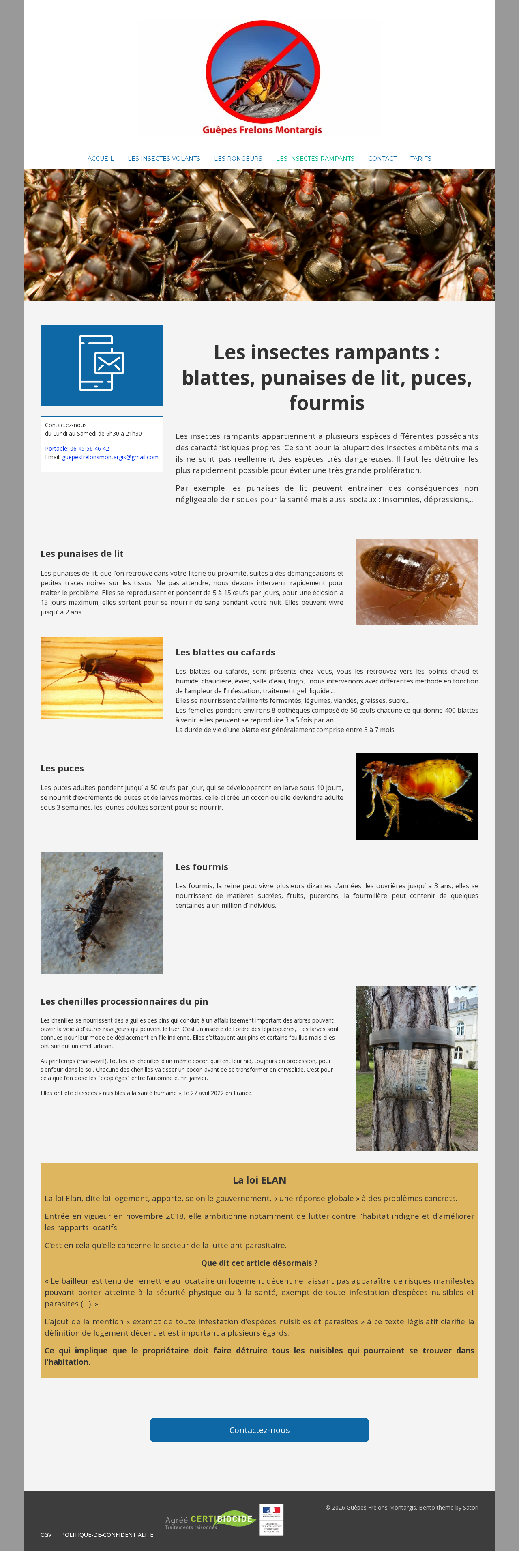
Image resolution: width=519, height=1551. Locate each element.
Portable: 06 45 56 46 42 (77, 448)
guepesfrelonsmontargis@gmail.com (110, 457)
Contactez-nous (259, 1429)
